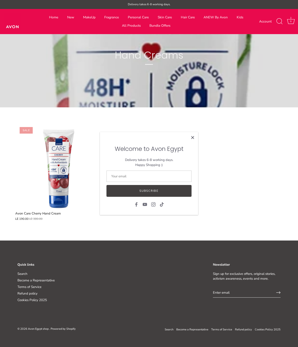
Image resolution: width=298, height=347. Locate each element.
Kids (240, 17)
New (70, 17)
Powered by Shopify (63, 329)
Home (53, 17)
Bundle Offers (159, 25)
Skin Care (165, 17)
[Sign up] (278, 292)
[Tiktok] (162, 204)
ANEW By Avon (216, 17)
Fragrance (111, 17)
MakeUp (89, 17)
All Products (131, 25)
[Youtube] (145, 204)
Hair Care (188, 17)
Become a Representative (36, 280)
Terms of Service (29, 287)
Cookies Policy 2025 (32, 300)
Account (265, 21)
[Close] (192, 137)
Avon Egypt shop (38, 329)
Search (22, 274)
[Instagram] (153, 204)
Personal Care (138, 17)
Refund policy (27, 293)
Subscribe (148, 191)
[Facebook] (136, 204)
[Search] (279, 21)
